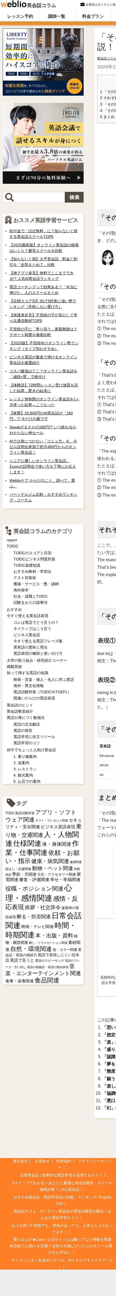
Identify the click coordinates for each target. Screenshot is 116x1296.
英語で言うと (22, 960)
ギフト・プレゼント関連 (51, 820)
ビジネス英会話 (26, 635)
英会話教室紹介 (20, 711)
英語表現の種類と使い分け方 (38, 653)
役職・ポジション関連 (34, 888)
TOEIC (12, 546)
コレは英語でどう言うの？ (36, 622)
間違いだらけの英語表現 (34, 698)
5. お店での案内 (26, 781)
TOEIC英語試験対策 (20, 813)
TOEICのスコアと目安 (32, 553)
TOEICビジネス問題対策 (34, 559)
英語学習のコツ (26, 743)
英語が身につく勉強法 (26, 717)
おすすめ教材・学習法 (32, 571)
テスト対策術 (24, 578)
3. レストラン (25, 769)
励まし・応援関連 (18, 869)
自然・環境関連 (31, 948)
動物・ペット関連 (52, 868)
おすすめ (14, 609)
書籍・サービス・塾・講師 (36, 584)
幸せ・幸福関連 (65, 879)
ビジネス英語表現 (58, 826)
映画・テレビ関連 (37, 926)
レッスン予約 (20, 16)
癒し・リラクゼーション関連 (48, 942)
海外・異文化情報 (28, 686)
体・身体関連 (56, 844)
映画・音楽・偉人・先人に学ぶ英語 (43, 679)
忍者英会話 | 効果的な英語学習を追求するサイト (61, 1175)
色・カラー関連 (65, 950)
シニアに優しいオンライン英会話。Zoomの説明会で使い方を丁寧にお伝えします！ (42, 466)
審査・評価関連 (34, 879)
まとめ (107, 117)
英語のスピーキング (49, 960)
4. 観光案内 (23, 775)
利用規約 (63, 1161)
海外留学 (21, 590)
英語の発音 (22, 730)
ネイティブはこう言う (32, 628)
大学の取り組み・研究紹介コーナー (37, 660)
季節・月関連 (24, 874)
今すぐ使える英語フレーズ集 (38, 641)
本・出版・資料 (54, 935)
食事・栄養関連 (19, 981)
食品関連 (47, 980)
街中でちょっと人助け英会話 (31, 750)
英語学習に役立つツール (34, 736)
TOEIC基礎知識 (26, 565)
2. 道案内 (21, 763)
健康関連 (76, 862)
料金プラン (93, 16)
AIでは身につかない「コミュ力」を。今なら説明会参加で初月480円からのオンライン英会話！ (43, 447)
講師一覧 (56, 16)
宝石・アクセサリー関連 (56, 874)
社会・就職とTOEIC (30, 596)
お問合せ (42, 1161)
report (12, 540)
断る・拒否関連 (34, 916)
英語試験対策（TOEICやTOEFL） (42, 692)
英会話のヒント (20, 705)
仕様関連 (27, 843)
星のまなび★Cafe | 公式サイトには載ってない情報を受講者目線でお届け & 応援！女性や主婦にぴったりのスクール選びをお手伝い (60, 1246)
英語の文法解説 (26, 724)
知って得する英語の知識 (27, 673)
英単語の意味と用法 (30, 647)
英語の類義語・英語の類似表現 (48, 967)
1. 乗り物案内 (25, 756)
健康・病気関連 (50, 861)
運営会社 (20, 1161)
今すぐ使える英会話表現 (27, 616)
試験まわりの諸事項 (30, 602)
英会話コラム (41, 5)
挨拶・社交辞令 (43, 907)
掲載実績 (14, 666)
